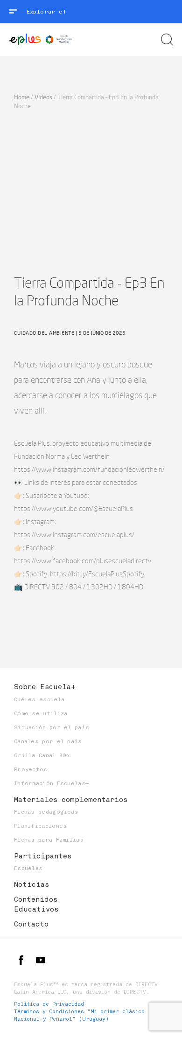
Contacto (31, 924)
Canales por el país (48, 741)
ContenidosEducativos (36, 904)
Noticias (31, 884)
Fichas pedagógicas (46, 812)
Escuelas (28, 868)
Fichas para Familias (49, 840)
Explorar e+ (46, 11)
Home (21, 97)
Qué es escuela (39, 699)
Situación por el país (51, 727)
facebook (21, 960)
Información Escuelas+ (51, 783)
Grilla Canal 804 (42, 755)
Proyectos (31, 769)
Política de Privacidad (49, 1004)
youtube (41, 960)
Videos (43, 97)
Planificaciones (40, 826)
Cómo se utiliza (41, 713)
